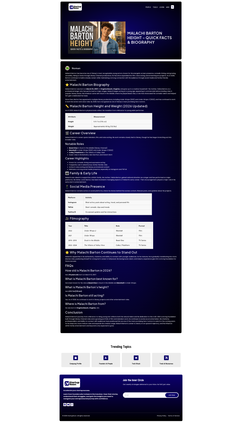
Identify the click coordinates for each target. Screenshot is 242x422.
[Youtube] (68, 404)
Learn (161, 7)
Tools (155, 7)
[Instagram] (71, 404)
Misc (168, 7)
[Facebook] (64, 404)
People (148, 7)
